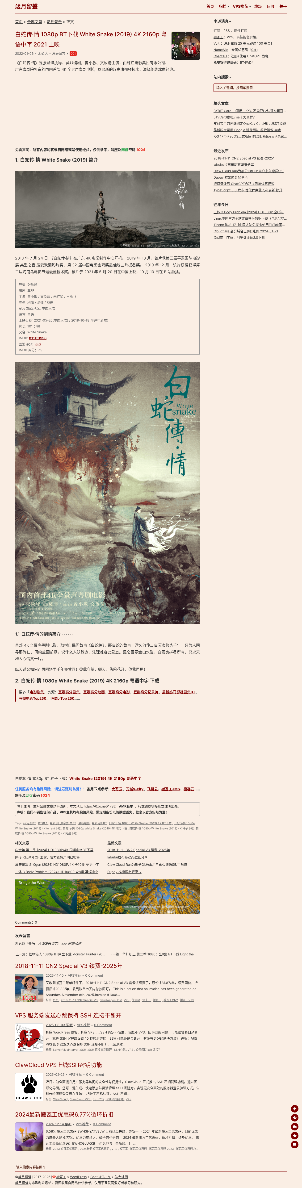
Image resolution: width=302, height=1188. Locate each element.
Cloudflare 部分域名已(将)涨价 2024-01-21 (246, 231)
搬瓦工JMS (170, 789)
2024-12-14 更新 (58, 1124)
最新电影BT (99, 823)
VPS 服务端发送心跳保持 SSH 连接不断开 (68, 1015)
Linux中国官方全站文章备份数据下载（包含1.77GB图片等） (258, 218)
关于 (283, 6)
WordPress (78, 1177)
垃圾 (258, 6)
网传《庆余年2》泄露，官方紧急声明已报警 (47, 857)
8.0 (38, 344)
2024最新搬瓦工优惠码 (94, 1148)
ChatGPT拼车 (100, 1177)
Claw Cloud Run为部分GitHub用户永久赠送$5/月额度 (147, 864)
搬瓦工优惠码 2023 (161, 1148)
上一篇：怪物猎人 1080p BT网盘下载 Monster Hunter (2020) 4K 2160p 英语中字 (77, 954)
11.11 (56, 1000)
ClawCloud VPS (80, 1099)
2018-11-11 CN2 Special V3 (79, 1000)
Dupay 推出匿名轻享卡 (124, 872)
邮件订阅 (240, 31)
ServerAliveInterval (65, 1049)
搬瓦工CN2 (171, 1000)
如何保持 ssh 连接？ (148, 1049)
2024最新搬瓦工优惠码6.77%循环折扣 (64, 1114)
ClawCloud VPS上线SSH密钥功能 (58, 1065)
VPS (63, 812)
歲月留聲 (26, 6)
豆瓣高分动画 (94, 692)
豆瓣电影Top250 (32, 698)
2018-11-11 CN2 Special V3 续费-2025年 (138, 850)
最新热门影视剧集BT (178, 692)
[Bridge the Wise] (107, 913)
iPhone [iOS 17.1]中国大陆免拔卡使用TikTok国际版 (251, 225)
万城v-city (134, 789)
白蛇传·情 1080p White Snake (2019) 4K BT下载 (140, 823)
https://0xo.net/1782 (100, 806)
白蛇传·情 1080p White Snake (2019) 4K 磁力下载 (95, 828)
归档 (222, 6)
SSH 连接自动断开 (100, 1049)
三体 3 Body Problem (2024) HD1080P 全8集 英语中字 (56, 872)
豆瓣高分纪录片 (146, 692)
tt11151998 (37, 338)
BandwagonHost (111, 1000)
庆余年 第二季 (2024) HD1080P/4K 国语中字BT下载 (54, 850)
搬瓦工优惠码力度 (187, 1148)
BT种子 (43, 823)
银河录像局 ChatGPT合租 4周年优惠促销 (244, 184)
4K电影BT (29, 823)
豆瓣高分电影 (119, 692)
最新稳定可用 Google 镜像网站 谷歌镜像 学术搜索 (251, 130)
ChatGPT (220, 56)
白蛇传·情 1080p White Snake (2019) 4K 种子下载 (161, 828)
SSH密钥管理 (115, 1099)
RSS (226, 31)
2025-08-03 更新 (59, 1025)
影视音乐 (54, 21)
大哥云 (117, 789)
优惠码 (136, 1000)
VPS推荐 (240, 6)
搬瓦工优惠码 (138, 1148)
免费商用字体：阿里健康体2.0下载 (239, 237)
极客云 (189, 789)
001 (73, 53)
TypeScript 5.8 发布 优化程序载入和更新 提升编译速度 (255, 190)
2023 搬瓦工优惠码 (65, 1148)
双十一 (146, 1000)
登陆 (31, 943)
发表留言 (58, 53)
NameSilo (221, 50)
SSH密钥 (98, 1099)
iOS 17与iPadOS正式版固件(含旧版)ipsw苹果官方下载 (254, 136)
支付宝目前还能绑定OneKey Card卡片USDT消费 (250, 123)
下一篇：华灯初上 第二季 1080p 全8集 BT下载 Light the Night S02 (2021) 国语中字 (172, 954)
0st (253, 50)
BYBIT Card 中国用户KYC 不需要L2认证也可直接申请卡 (255, 111)
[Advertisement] (107, 110)
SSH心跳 (120, 1049)
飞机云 (152, 789)
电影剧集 (37, 692)
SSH (83, 1049)
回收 (270, 6)
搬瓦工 (157, 1000)
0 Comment (94, 975)
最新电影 (84, 823)
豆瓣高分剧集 (69, 692)
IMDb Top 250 (62, 698)
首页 (210, 6)
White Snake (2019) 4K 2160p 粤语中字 (105, 778)
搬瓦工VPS (187, 1000)
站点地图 (121, 1177)
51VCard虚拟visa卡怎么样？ (235, 117)
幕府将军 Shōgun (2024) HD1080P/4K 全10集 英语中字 (57, 864)
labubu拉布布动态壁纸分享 (127, 857)
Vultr (217, 43)
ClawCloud (60, 1099)
